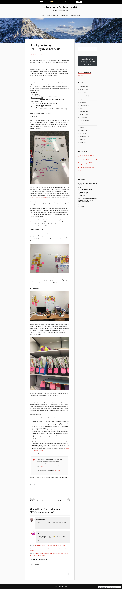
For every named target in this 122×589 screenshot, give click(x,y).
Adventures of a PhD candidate (61, 7)
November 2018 (83, 117)
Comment (65, 573)
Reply (66, 540)
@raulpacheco (40, 463)
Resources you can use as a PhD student (85, 205)
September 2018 (84, 120)
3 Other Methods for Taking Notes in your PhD (87, 183)
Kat (42, 54)
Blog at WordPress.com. (61, 586)
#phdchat (43, 466)
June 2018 (82, 124)
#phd (40, 466)
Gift (79, 1)
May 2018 (82, 127)
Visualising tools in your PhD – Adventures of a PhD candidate (50, 545)
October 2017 (83, 133)
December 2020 (83, 96)
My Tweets (80, 75)
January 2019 (83, 114)
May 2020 (82, 99)
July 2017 (82, 142)
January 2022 (83, 89)
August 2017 (83, 139)
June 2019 (82, 108)
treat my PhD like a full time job (39, 197)
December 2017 (83, 130)
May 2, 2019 (57, 470)
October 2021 (83, 92)
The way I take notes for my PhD (86, 167)
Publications (55, 15)
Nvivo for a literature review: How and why (70, 15)
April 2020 (82, 102)
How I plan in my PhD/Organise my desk (87, 159)
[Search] (95, 49)
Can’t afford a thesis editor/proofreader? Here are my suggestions (85, 194)
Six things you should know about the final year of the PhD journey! (87, 188)
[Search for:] (87, 49)
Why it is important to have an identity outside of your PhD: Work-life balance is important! (87, 200)
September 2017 (84, 136)
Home (43, 15)
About (48, 15)
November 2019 (83, 105)
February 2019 (83, 111)
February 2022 (83, 86)
